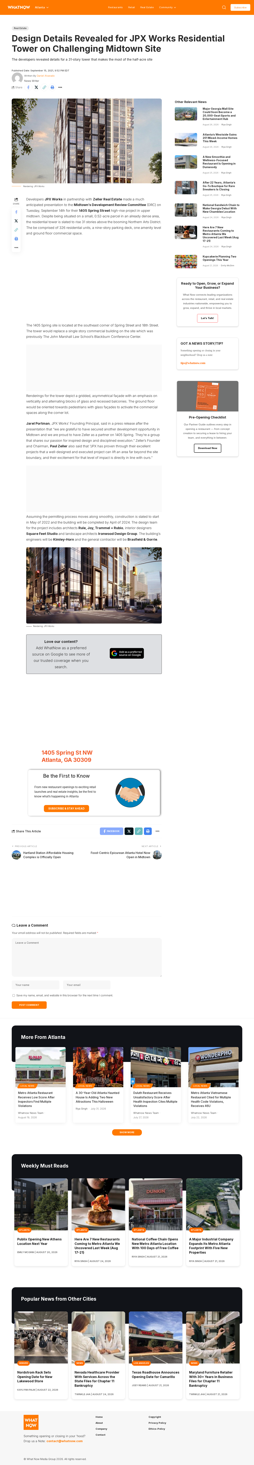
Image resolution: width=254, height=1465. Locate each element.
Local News (27, 1086)
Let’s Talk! (207, 318)
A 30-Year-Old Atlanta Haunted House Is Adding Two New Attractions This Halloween (97, 1097)
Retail (131, 7)
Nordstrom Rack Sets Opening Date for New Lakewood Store (34, 1377)
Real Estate (147, 7)
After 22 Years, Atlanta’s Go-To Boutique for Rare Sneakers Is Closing (219, 186)
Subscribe (240, 7)
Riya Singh (226, 124)
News (79, 1363)
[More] (60, 87)
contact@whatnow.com (64, 1441)
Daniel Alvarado (46, 75)
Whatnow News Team (30, 1112)
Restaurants (115, 7)
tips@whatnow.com (193, 363)
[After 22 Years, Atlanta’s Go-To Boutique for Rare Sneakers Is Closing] (186, 187)
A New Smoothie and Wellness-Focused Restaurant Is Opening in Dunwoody (219, 162)
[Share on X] (36, 87)
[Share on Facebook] (28, 87)
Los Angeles (141, 1363)
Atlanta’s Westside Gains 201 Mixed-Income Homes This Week (220, 138)
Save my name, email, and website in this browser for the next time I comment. (64, 995)
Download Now (207, 448)
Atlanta (24, 1230)
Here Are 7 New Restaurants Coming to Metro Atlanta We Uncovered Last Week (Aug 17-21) (221, 234)
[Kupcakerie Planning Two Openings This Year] (186, 261)
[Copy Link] (44, 87)
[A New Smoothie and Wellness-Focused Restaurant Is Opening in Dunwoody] (186, 162)
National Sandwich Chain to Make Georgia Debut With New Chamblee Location (221, 208)
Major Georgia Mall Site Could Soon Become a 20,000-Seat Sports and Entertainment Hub (219, 113)
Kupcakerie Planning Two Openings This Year (219, 258)
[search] (224, 7)
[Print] (52, 87)
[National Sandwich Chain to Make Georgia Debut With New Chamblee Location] (186, 210)
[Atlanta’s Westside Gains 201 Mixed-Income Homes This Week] (186, 139)
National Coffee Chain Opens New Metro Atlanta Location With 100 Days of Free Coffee (155, 1243)
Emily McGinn (227, 265)
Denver (23, 1363)
